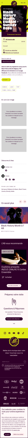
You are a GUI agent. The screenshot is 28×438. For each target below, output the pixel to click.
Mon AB (23, 3)
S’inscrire (25, 362)
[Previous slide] (20, 201)
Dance (4, 87)
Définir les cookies (18, 434)
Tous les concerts (13, 285)
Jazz (12, 87)
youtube (14, 333)
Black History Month (8, 61)
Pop (18, 87)
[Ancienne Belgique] (14, 4)
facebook (9, 333)
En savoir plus (16, 430)
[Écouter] (25, 7)
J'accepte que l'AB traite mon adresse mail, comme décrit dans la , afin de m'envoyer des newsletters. (14, 367)
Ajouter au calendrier (11, 50)
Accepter (7, 434)
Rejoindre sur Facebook (12, 53)
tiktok (23, 333)
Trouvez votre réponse (13, 319)
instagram (5, 333)
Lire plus (5, 80)
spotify (18, 333)
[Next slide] (25, 201)
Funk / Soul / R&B (8, 90)
